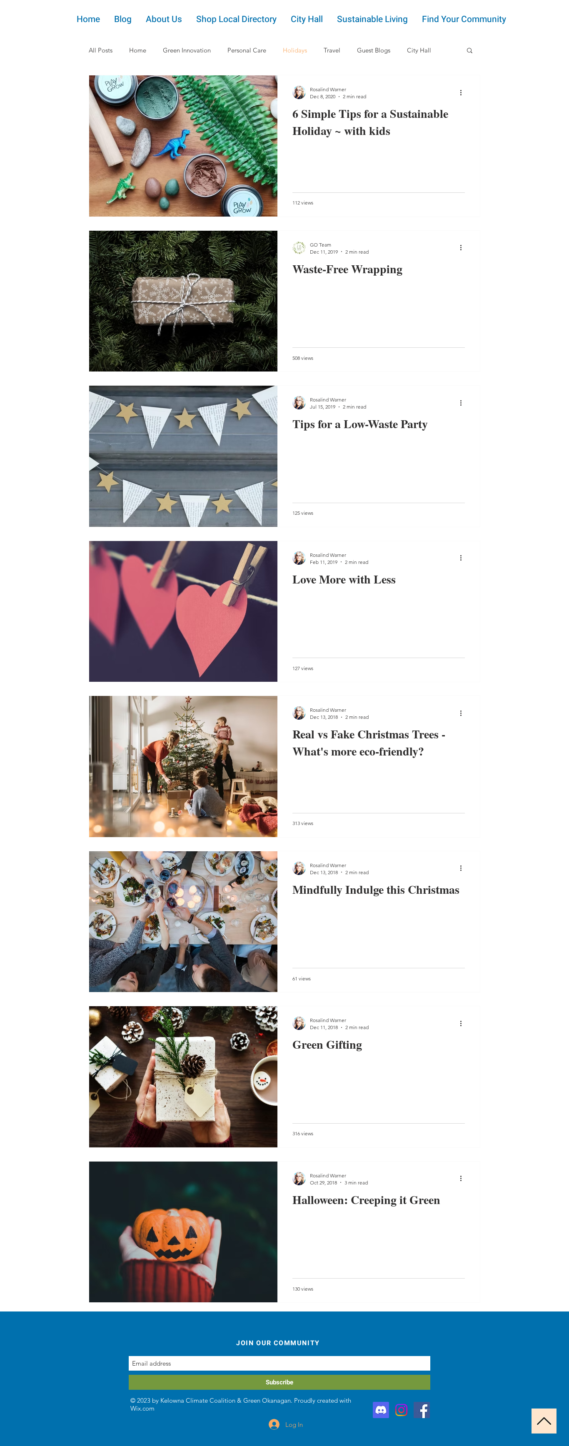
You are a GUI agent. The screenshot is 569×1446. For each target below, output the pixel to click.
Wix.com (142, 1408)
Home (137, 50)
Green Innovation (187, 50)
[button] (470, 51)
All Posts (100, 50)
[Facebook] (422, 1410)
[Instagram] (401, 1410)
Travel (332, 50)
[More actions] (464, 92)
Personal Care (246, 50)
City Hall (419, 50)
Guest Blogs (373, 50)
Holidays (295, 50)
